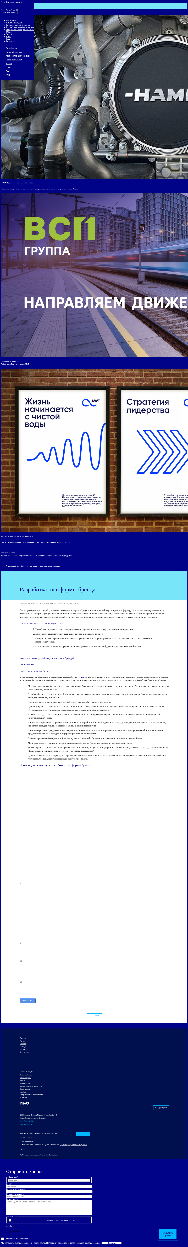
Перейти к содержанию (12, 2)
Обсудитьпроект (168, 1234)
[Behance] (24, 1104)
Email (9, 1184)
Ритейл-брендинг (14, 23)
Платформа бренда (26, 1075)
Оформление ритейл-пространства (31, 1086)
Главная (23, 1038)
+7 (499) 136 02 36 (9, 10)
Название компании (15, 1194)
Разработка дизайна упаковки (20, 27)
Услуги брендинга (47, 603)
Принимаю (112, 1243)
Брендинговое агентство (29, 603)
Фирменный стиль (25, 1083)
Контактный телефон (15, 1189)
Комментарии (12, 1199)
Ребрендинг (23, 1097)
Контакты (10, 41)
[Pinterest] (21, 1104)
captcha (9, 1226)
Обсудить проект (9, 12)
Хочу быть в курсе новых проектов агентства (39, 1133)
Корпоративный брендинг (18, 25)
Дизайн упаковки (14, 60)
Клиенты (23, 1044)
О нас (9, 32)
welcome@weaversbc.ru (27, 1124)
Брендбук (23, 1092)
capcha (22, 1149)
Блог (8, 36)
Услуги (9, 34)
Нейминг (22, 1080)
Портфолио (11, 20)
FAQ (8, 39)
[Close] (7, 1165)
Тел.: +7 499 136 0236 (27, 1121)
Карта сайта (24, 1052)
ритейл (82, 677)
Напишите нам (27, 664)
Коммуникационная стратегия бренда (31, 1095)
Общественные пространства (20, 30)
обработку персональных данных (73, 1145)
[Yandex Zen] (27, 1104)
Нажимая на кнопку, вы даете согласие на (55, 1145)
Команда (23, 1047)
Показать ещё (28, 1001)
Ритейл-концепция (25, 1078)
